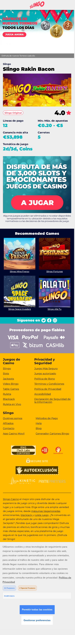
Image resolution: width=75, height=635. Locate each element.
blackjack (26, 515)
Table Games (11, 389)
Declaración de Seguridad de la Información (52, 400)
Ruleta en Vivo (12, 404)
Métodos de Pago (47, 418)
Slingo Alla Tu (54, 309)
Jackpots (8, 378)
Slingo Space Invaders (19, 309)
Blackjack (9, 399)
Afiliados (8, 423)
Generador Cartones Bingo (52, 433)
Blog (39, 428)
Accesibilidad (42, 394)
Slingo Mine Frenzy (19, 271)
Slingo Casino (11, 499)
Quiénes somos (12, 418)
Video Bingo (10, 383)
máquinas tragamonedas (45, 511)
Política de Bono (44, 378)
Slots (6, 373)
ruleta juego (41, 515)
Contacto (8, 428)
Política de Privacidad (47, 389)
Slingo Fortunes (54, 271)
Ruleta (7, 394)
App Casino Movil (13, 433)
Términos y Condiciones (49, 383)
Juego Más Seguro (46, 368)
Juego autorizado (45, 373)
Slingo (7, 368)
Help (39, 423)
